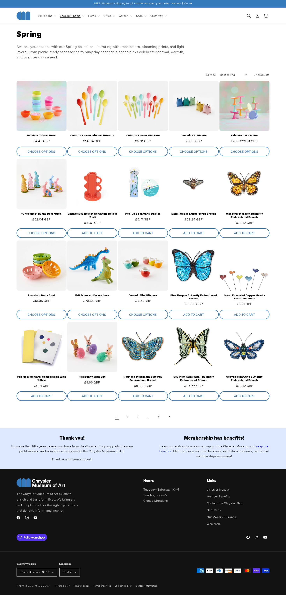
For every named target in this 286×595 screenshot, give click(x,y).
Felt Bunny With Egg (92, 376)
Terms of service (102, 585)
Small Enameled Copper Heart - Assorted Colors (244, 297)
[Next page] (169, 417)
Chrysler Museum (219, 489)
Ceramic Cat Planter (194, 135)
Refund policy (62, 585)
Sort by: (211, 75)
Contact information (147, 585)
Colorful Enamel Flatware (143, 135)
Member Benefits (218, 496)
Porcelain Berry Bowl (41, 295)
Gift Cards (214, 510)
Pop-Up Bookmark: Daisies (143, 213)
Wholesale (214, 523)
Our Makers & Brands (221, 517)
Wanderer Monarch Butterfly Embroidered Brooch (244, 215)
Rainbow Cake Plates (244, 135)
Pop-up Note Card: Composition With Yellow (41, 378)
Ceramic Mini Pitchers (143, 295)
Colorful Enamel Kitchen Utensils (92, 135)
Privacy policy (81, 585)
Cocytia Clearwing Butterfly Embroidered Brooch (244, 378)
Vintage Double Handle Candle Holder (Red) (92, 215)
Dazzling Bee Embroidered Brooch (193, 213)
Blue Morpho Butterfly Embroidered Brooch (193, 297)
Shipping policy (123, 585)
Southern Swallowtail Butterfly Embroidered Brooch (194, 378)
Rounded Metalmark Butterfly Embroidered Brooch (143, 378)
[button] (47, 16)
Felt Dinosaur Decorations (92, 295)
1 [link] (117, 417)
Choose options (41, 151)
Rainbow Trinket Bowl (41, 135)
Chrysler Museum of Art (37, 586)
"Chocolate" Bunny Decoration (41, 213)
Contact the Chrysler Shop (225, 503)
